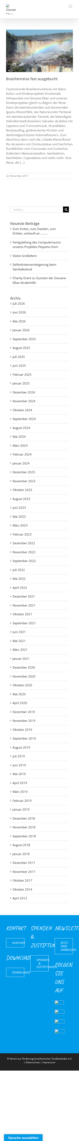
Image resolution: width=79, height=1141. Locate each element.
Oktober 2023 (22, 490)
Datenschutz (33, 1062)
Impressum (49, 1062)
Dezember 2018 (24, 818)
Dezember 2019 (24, 712)
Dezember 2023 (24, 472)
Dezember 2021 (24, 596)
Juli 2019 (19, 756)
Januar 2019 (21, 809)
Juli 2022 (19, 570)
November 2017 (24, 872)
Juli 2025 (19, 357)
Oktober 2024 (22, 410)
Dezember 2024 (24, 392)
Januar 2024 (21, 463)
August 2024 (21, 428)
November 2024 (24, 401)
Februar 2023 (22, 534)
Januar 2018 (21, 854)
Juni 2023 (19, 508)
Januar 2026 (21, 330)
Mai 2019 (19, 774)
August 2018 (21, 845)
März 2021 (20, 650)
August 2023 (21, 499)
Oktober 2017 (22, 880)
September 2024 (24, 419)
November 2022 (24, 552)
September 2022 (24, 561)
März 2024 (20, 445)
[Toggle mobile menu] (71, 6)
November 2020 (24, 676)
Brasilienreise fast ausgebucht (32, 78)
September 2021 (24, 623)
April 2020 (20, 703)
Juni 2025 (19, 365)
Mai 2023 (19, 516)
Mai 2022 (19, 579)
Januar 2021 (21, 659)
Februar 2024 (22, 454)
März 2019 (20, 792)
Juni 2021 (19, 632)
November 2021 (24, 605)
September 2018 (24, 836)
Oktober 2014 (22, 889)
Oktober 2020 (22, 685)
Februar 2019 (22, 801)
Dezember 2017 (24, 863)
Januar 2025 (21, 383)
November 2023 (24, 481)
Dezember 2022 (24, 543)
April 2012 (20, 898)
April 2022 (20, 587)
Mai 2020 (19, 694)
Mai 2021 (19, 641)
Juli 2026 (19, 303)
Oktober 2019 (22, 730)
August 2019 (21, 747)
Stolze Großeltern (25, 256)
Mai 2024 (19, 436)
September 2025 (24, 339)
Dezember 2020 (24, 667)
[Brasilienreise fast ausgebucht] (39, 51)
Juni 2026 (19, 312)
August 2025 (21, 348)
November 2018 (24, 827)
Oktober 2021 (22, 614)
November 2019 (24, 721)
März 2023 (20, 525)
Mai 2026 (19, 321)
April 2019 (20, 783)
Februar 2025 (22, 374)
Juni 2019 (19, 765)
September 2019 (24, 738)
